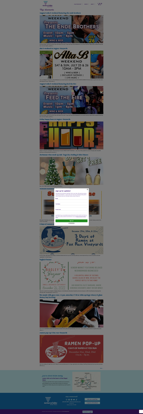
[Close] (87, 189)
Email (57, 198)
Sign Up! (71, 220)
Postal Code (58, 209)
